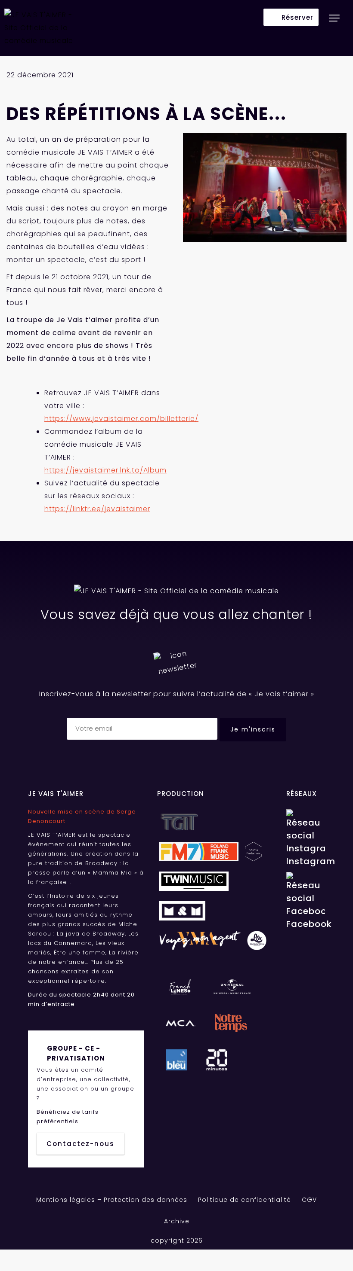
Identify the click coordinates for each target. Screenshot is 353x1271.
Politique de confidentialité (244, 1199)
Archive (176, 1221)
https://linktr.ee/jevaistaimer (97, 509)
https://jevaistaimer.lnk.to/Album (105, 470)
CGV (309, 1199)
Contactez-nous (80, 1143)
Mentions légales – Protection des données (111, 1199)
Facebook (305, 924)
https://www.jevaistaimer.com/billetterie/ (121, 419)
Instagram (305, 861)
